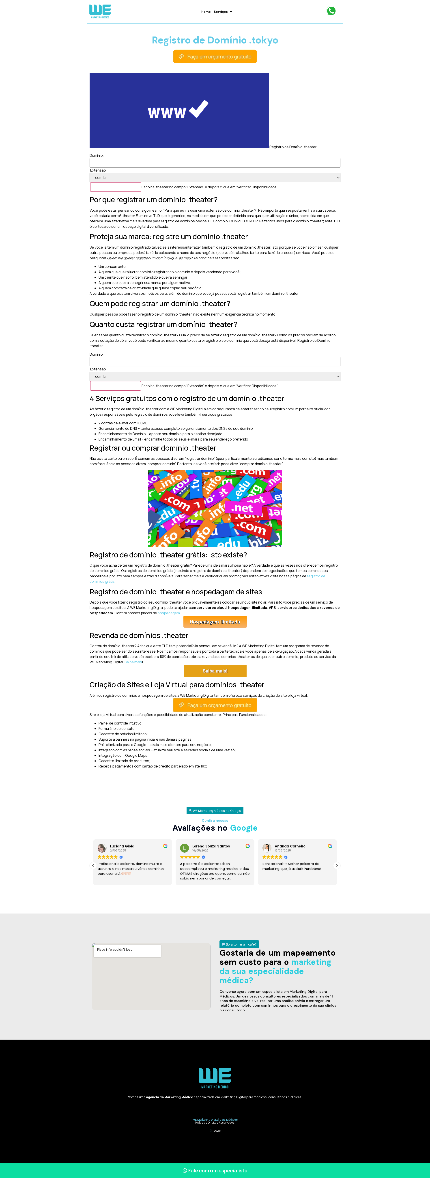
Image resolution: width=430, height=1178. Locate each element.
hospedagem (169, 612)
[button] (215, 811)
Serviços (221, 12)
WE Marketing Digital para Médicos (215, 1120)
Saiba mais (133, 662)
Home (206, 12)
